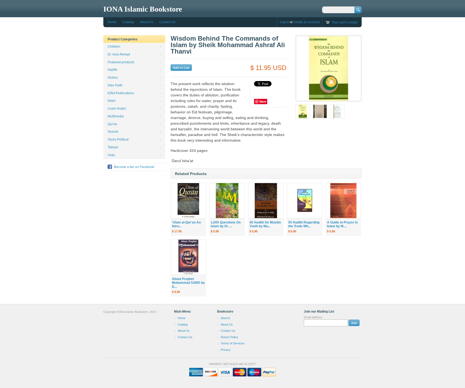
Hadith (112, 70)
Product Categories (123, 39)
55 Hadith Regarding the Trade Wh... (303, 224)
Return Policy (229, 337)
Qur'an (112, 124)
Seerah (113, 132)
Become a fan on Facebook (134, 167)
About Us (146, 22)
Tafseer (113, 147)
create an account (307, 22)
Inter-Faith (115, 85)
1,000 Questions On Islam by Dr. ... (226, 224)
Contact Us (167, 22)
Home (112, 22)
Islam (111, 101)
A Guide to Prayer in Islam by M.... (342, 224)
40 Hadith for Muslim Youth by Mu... (265, 224)
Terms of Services (233, 343)
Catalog (128, 22)
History (113, 77)
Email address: (313, 317)
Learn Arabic (117, 108)
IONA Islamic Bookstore (142, 9)
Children (114, 46)
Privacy (226, 349)
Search (225, 318)
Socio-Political (118, 139)
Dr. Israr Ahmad (119, 54)
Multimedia (116, 116)
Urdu (111, 155)
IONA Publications (121, 93)
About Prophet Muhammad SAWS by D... (188, 283)
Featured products (121, 62)
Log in (284, 22)
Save (262, 101)
